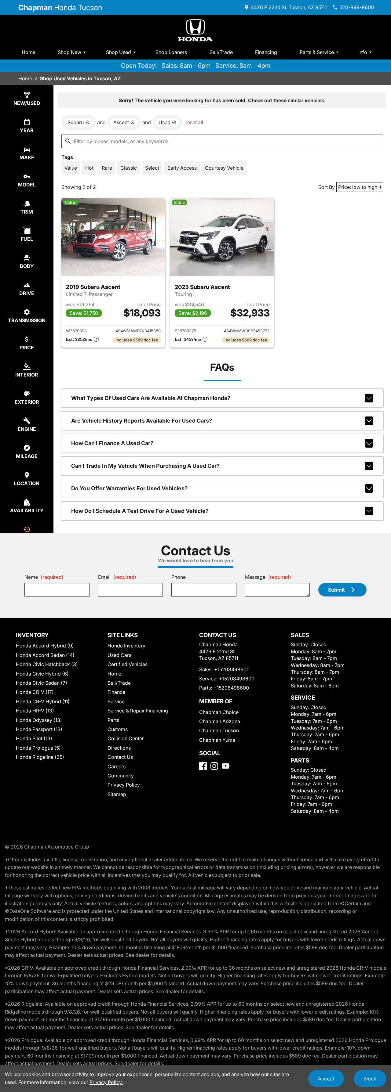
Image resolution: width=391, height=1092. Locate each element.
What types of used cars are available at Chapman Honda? (150, 398)
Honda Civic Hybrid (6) (42, 674)
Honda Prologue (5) (38, 748)
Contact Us (120, 757)
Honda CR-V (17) (35, 692)
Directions (119, 748)
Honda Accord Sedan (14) (45, 655)
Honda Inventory (126, 646)
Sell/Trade (221, 52)
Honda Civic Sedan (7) (41, 683)
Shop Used (118, 52)
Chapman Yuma (217, 740)
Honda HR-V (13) (35, 711)
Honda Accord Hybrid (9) (45, 646)
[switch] (70, 168)
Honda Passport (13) (39, 729)
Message (268, 577)
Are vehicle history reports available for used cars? (141, 420)
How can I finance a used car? (112, 443)
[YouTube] (226, 766)
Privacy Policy (124, 785)
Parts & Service (317, 52)
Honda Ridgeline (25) (40, 757)
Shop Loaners (171, 52)
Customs (118, 729)
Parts (113, 720)
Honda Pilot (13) (34, 738)
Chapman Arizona (219, 721)
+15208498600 (232, 669)
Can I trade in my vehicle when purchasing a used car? (145, 466)
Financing (266, 52)
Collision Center (126, 738)
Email (117, 577)
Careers (117, 766)
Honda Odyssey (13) (39, 720)
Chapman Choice (219, 712)
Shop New (69, 52)
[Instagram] (214, 766)
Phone (178, 577)
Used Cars (119, 655)
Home (28, 52)
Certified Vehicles (128, 664)
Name (44, 577)
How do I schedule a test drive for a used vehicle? (140, 511)
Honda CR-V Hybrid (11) (43, 701)
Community (121, 776)
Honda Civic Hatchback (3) (47, 664)
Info (362, 52)
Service (116, 701)
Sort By (326, 187)
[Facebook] (203, 766)
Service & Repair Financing (138, 711)
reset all (194, 122)
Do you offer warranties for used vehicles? (129, 488)
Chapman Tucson (219, 730)
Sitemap (117, 794)
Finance (116, 692)
